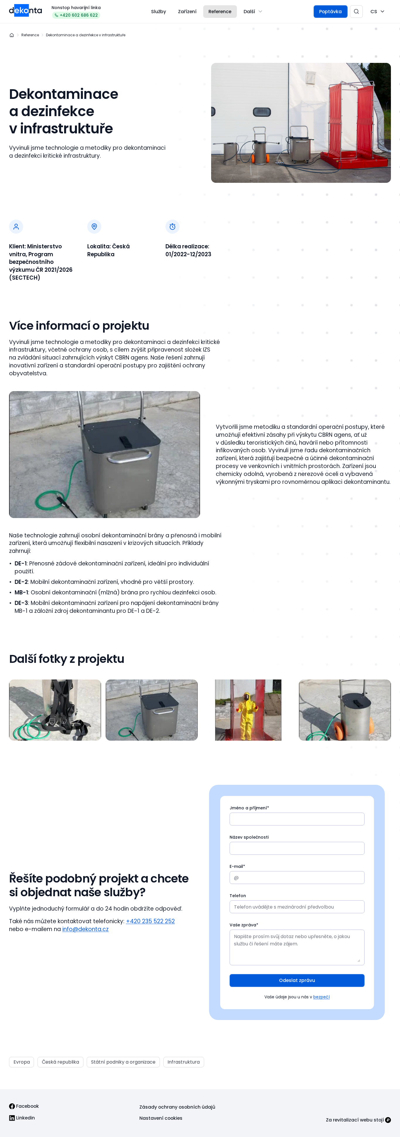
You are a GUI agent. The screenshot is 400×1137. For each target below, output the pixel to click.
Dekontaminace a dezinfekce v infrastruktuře (85, 34)
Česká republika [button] (60, 1062)
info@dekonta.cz (85, 929)
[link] (24, 1106)
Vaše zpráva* (244, 925)
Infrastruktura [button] (183, 1062)
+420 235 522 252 (150, 921)
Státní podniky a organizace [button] (123, 1062)
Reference (30, 34)
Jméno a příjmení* (249, 808)
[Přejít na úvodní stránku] (25, 10)
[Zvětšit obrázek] (55, 710)
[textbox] (297, 816)
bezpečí (321, 997)
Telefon (238, 896)
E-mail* (237, 866)
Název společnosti (249, 837)
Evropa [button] (21, 1062)
